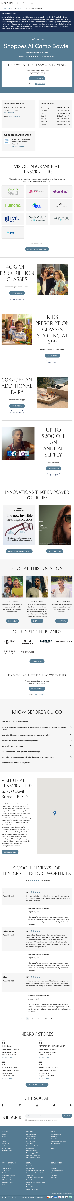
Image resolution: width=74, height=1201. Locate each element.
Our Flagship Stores (57, 1170)
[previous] (22, 1018)
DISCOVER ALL (37, 661)
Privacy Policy (30, 1166)
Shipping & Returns (7, 1182)
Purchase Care (6, 1177)
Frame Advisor (6, 1170)
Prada (3, 1146)
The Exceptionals (7, 1150)
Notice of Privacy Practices (34, 1187)
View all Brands (6, 1148)
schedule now (37, 78)
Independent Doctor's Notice (35, 1173)
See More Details (18, 146)
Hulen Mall (8, 1046)
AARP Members (56, 1146)
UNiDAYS (53, 1148)
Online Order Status (8, 1180)
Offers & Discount (56, 1134)
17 (46, 1019)
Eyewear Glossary (31, 1150)
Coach (4, 1141)
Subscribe (13, 1117)
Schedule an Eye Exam (33, 1146)
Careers (53, 1173)
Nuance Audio (6, 1166)
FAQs (3, 1184)
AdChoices (29, 1175)
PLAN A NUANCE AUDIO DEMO (19, 551)
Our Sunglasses (31, 1136)
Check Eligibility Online (37, 249)
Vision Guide (30, 1148)
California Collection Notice (34, 1177)
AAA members (55, 1143)
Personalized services (8, 1175)
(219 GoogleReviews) (46, 56)
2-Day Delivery (6, 1168)
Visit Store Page (7, 1057)
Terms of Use (30, 1168)
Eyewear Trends (31, 1141)
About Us (53, 1166)
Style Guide (5, 1173)
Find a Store (54, 1175)
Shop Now (17, 299)
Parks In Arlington (48, 1067)
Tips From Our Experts (33, 1155)
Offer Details (17, 293)
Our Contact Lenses (32, 1139)
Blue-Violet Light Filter (33, 1157)
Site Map (54, 1177)
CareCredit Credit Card (58, 1141)
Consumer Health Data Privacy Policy (35, 1183)
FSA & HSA (54, 1139)
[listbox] (37, 954)
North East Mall (10, 1067)
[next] (51, 1018)
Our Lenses (29, 1143)
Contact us (5, 1187)
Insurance (54, 1136)
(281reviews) (45, 880)
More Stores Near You (37, 1085)
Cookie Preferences (32, 1189)
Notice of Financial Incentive (35, 1170)
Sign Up (67, 1116)
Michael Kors (5, 1143)
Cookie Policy (30, 1180)
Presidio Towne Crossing (52, 1046)
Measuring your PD (32, 1153)
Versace (4, 1139)
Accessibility (54, 1168)
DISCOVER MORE (55, 551)
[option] (37, 967)
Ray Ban (4, 1134)
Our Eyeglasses (31, 1134)
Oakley (4, 1136)
